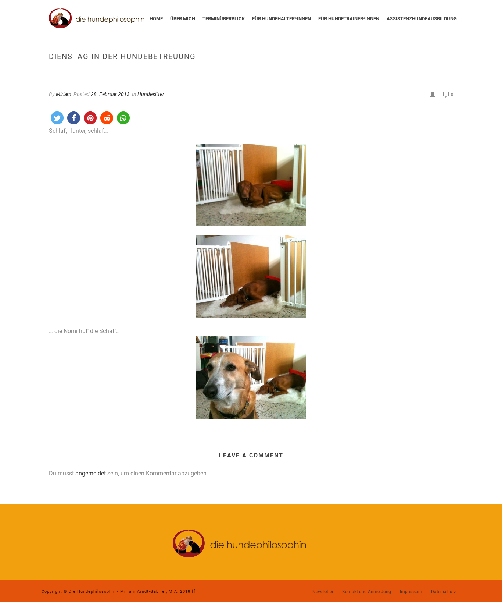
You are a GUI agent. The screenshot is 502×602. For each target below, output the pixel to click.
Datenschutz (443, 591)
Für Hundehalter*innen (281, 18)
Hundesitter (150, 94)
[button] (57, 117)
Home (156, 18)
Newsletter (322, 591)
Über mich (182, 18)
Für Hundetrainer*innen (348, 18)
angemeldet (90, 473)
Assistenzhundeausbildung (422, 18)
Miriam (63, 94)
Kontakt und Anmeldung (366, 591)
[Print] (432, 94)
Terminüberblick (223, 18)
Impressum (411, 591)
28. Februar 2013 (110, 94)
